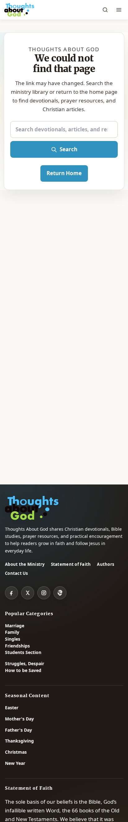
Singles (12, 639)
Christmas (16, 752)
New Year (15, 763)
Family (12, 632)
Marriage (14, 626)
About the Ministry (25, 564)
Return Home (64, 173)
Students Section (23, 652)
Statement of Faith (71, 564)
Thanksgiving (19, 741)
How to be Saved (23, 670)
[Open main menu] (119, 10)
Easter (11, 708)
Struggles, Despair (24, 663)
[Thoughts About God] (19, 10)
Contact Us (16, 573)
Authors (105, 564)
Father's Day (18, 730)
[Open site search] (105, 10)
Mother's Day (19, 719)
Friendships (17, 646)
